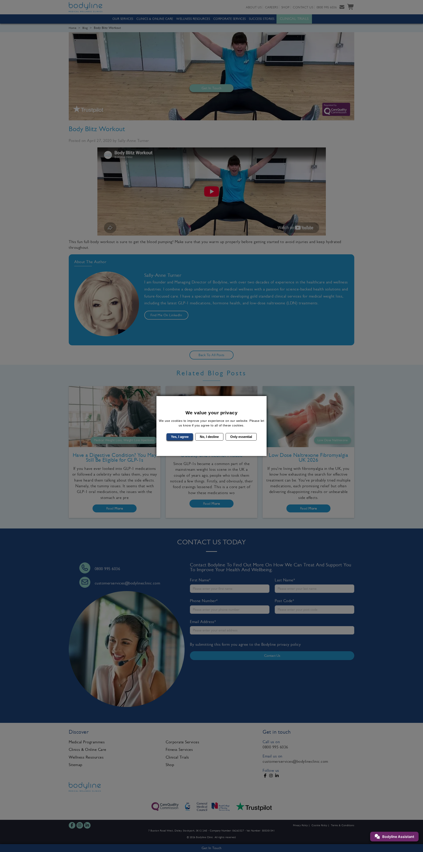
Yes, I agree (180, 437)
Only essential (241, 437)
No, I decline (209, 437)
